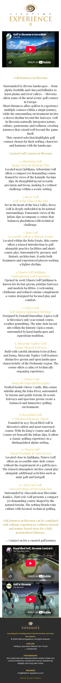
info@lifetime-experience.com (31, 673)
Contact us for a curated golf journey (32, 540)
